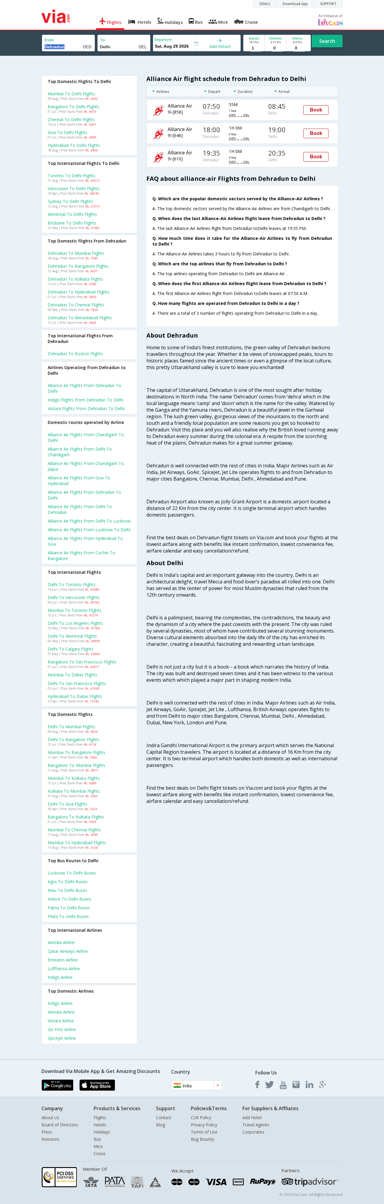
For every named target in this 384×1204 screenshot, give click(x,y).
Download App (295, 3)
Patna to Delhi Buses (69, 907)
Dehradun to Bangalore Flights (78, 266)
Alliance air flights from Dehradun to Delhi (84, 388)
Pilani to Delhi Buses (68, 916)
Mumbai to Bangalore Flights (76, 752)
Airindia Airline (61, 942)
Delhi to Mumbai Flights (71, 726)
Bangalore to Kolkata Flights (76, 817)
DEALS (265, 3)
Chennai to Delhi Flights (71, 119)
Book (316, 109)
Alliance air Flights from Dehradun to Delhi (84, 495)
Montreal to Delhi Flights (72, 214)
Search (327, 41)
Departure (163, 39)
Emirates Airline (63, 960)
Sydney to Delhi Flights (70, 201)
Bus (97, 1139)
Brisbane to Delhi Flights (72, 223)
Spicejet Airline (62, 1038)
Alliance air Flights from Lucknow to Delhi (89, 529)
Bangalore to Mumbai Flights (76, 765)
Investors (50, 1139)
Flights (100, 1117)
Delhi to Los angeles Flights (75, 623)
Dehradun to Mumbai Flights (76, 253)
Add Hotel (252, 1117)
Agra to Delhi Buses (68, 881)
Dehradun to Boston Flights (75, 353)
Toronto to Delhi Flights (71, 175)
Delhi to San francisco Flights (77, 683)
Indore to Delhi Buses (69, 899)
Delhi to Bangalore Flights (73, 739)
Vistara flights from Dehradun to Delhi (86, 408)
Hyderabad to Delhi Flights (74, 145)
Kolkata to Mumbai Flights (74, 791)
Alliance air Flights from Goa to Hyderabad (79, 480)
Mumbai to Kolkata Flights (74, 778)
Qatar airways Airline (68, 951)
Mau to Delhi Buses (67, 890)
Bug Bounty (202, 1139)
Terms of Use (204, 1132)
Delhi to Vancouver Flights (74, 597)
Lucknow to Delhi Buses (72, 873)
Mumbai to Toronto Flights (74, 610)
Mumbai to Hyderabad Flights (77, 842)
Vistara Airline (61, 1021)
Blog (160, 1125)
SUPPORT (328, 3)
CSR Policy (201, 1117)
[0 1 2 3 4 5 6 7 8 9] (275, 48)
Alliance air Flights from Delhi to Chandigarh (80, 451)
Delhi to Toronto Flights (71, 584)
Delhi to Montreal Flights (72, 636)
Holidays (102, 1132)
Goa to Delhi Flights (67, 132)
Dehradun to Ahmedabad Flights (80, 317)
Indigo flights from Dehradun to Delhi (85, 400)
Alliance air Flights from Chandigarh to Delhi (86, 437)
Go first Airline (62, 1029)
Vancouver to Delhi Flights (74, 188)
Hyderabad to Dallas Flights (75, 696)
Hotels (100, 1125)
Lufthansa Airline (64, 968)
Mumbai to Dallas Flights (72, 675)
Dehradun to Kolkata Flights (75, 279)
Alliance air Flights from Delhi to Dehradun (80, 509)
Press (46, 1132)
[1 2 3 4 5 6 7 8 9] (253, 48)
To (102, 40)
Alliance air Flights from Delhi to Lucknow (89, 521)
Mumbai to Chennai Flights (74, 830)
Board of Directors (59, 1125)
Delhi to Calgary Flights (71, 649)
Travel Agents (255, 1125)
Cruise (100, 1153)
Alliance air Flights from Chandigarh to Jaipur (86, 466)
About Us (50, 1117)
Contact (163, 1117)
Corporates (253, 1132)
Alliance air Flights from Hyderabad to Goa (85, 541)
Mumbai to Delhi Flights (71, 94)
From (49, 40)
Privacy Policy (204, 1125)
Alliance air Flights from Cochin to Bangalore (81, 555)
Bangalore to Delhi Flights (73, 106)
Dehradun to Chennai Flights (76, 305)
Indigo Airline (60, 977)
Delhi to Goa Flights (67, 804)
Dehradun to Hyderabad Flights (79, 292)
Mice (98, 1146)
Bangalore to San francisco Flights (82, 662)
